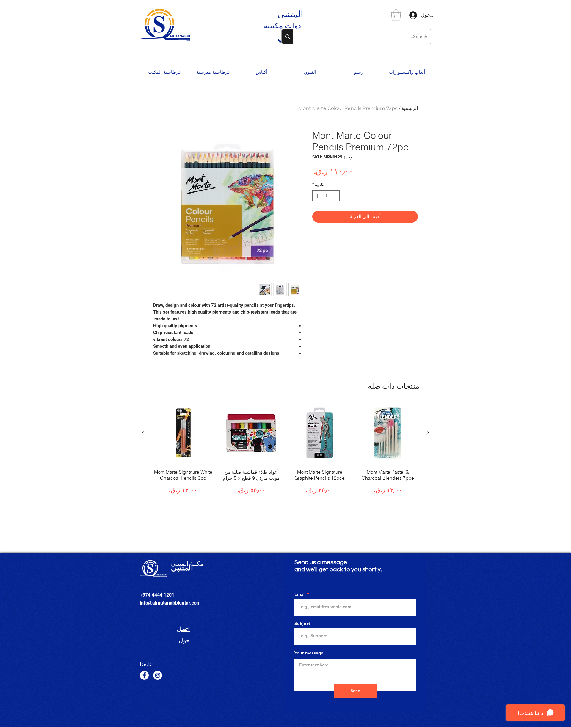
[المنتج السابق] (427, 432)
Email (300, 594)
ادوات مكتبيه (283, 25)
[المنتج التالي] (143, 432)
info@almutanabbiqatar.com (170, 603)
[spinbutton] (326, 196)
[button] (396, 15)
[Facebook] (144, 675)
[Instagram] (157, 675)
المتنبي (290, 14)
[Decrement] (335, 196)
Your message (309, 653)
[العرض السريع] (388, 433)
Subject (302, 623)
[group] (285, 451)
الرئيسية (409, 108)
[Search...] (287, 36)
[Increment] (317, 196)
